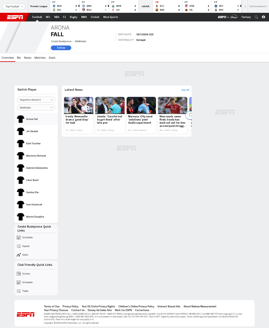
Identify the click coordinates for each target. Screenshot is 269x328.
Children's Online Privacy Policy (136, 306)
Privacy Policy (71, 306)
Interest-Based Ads (169, 306)
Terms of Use (51, 306)
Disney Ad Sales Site (100, 310)
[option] (78, 115)
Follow (61, 47)
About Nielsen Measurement (200, 306)
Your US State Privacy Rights (98, 306)
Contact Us (78, 310)
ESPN (15, 17)
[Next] (245, 6)
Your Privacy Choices (56, 310)
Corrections (142, 310)
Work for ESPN (123, 310)
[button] (256, 17)
